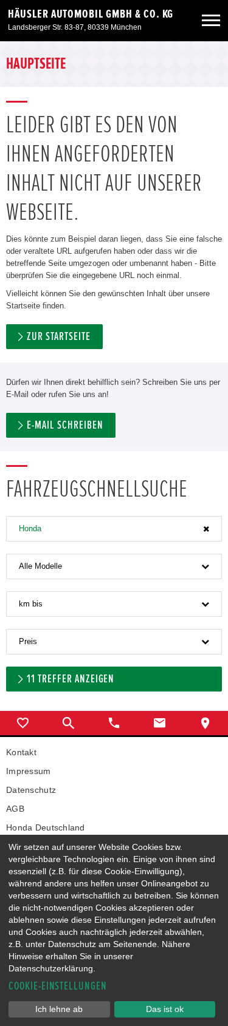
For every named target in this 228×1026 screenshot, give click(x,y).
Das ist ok (165, 1009)
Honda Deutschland (45, 827)
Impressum (28, 771)
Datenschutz (31, 790)
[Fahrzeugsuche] (68, 723)
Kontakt (21, 752)
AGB (15, 809)
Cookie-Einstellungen (58, 986)
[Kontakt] (159, 723)
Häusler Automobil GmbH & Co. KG (90, 14)
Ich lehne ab (59, 1009)
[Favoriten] (23, 723)
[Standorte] (205, 723)
